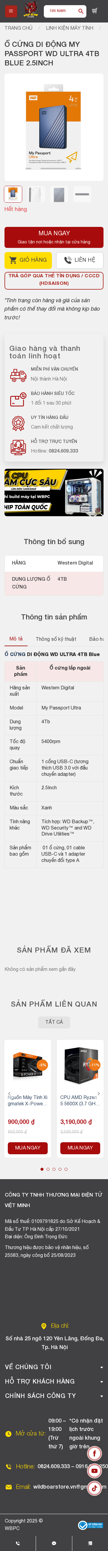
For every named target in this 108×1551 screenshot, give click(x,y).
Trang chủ (18, 28)
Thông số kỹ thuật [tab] (56, 639)
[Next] (93, 127)
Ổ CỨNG (15, 655)
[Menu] (11, 11)
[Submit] (81, 11)
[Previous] (14, 127)
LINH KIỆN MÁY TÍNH (69, 28)
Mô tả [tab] (16, 639)
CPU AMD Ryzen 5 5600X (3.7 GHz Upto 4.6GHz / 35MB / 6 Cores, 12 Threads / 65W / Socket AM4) (79, 1101)
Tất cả (54, 1022)
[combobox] (60, 11)
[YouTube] (94, 1472)
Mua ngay (28, 1148)
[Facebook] (94, 1454)
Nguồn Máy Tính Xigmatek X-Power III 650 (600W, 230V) (27, 1101)
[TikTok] (94, 1489)
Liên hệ (85, 260)
